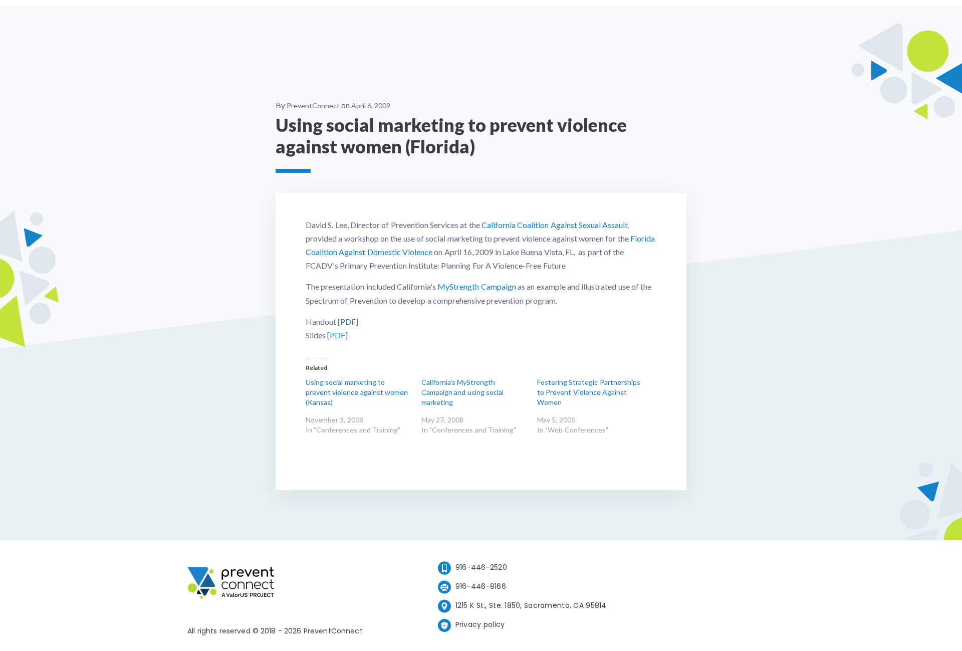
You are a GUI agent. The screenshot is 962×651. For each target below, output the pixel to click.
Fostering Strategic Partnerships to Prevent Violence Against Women (588, 392)
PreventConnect (313, 105)
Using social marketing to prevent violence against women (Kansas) (357, 392)
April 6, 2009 (370, 105)
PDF (348, 321)
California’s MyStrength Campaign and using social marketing (462, 392)
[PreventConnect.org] (270, 584)
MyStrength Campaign (476, 286)
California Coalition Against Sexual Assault (555, 225)
